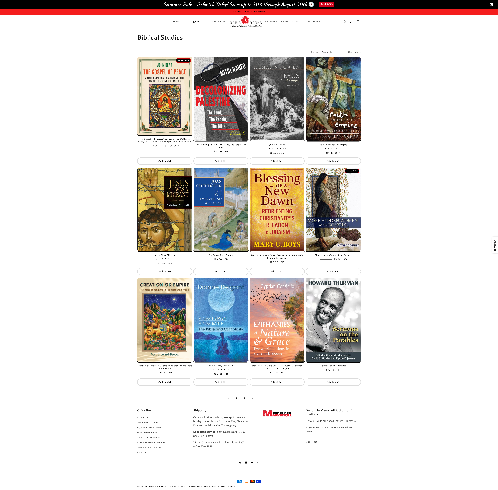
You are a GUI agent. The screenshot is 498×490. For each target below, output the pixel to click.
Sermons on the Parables (333, 366)
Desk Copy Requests (147, 432)
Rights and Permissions (149, 427)
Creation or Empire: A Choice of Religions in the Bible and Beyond (164, 367)
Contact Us (142, 417)
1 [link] (229, 398)
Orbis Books (149, 486)
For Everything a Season (221, 255)
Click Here (311, 442)
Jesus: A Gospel (277, 144)
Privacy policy (194, 486)
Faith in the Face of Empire (333, 144)
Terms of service (210, 486)
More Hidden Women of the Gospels (333, 255)
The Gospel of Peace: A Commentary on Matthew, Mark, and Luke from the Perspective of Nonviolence (164, 140)
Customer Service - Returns (151, 442)
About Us (142, 453)
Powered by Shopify (163, 486)
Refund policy (179, 486)
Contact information (228, 486)
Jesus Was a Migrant (164, 255)
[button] (195, 22)
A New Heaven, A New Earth (221, 365)
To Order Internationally (149, 448)
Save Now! (326, 4)
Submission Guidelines (149, 437)
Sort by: (315, 52)
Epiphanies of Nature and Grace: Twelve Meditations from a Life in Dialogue (277, 367)
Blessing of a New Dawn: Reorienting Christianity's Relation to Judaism (277, 256)
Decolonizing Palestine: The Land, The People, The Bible (221, 146)
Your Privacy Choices (147, 422)
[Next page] (269, 398)
